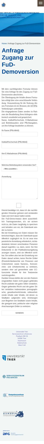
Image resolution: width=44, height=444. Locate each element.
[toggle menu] (40, 3)
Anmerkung (6, 177)
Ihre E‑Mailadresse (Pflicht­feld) (14, 154)
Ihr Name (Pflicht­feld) (10, 130)
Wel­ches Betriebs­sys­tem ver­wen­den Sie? (19, 165)
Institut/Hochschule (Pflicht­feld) (14, 142)
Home (4, 44)
